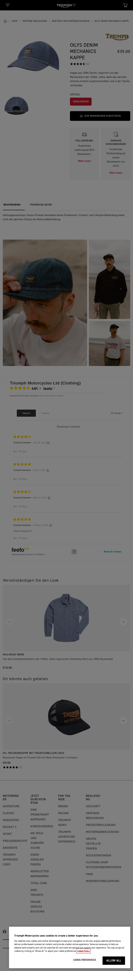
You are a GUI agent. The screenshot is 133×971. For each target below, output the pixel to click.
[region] (69, 947)
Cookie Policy (83, 951)
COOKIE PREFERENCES (84, 959)
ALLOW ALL (113, 960)
